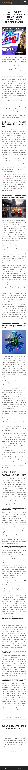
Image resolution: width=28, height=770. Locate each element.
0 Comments (13, 758)
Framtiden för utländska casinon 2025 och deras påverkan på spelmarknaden (14, 17)
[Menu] (24, 1)
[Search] (21, 1)
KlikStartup (23, 768)
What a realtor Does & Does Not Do (14, 727)
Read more (14, 751)
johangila (19, 717)
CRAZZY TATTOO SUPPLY (11, 768)
